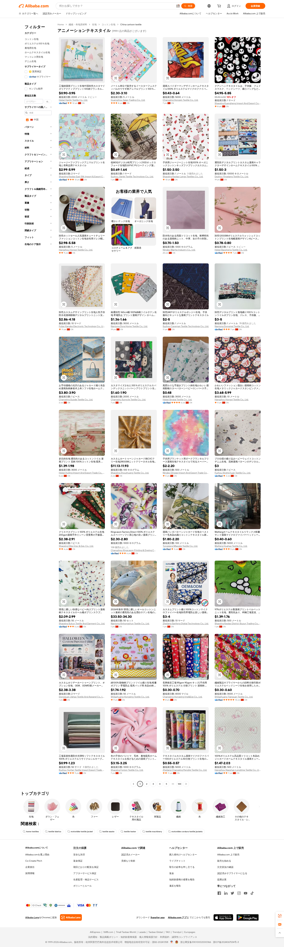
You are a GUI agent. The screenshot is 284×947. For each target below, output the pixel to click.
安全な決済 (79, 854)
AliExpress (95, 932)
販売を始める (224, 860)
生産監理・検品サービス (86, 879)
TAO (168, 932)
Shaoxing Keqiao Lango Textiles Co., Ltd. (183, 176)
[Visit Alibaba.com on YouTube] (246, 893)
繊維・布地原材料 (78, 24)
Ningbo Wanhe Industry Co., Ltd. (179, 249)
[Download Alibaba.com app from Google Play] (248, 917)
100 (179, 784)
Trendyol (177, 932)
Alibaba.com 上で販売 (228, 854)
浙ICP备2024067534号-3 (226, 942)
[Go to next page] (186, 784)
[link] (279, 916)
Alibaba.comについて (36, 847)
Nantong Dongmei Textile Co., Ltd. (232, 326)
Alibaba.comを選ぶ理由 (37, 854)
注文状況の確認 (225, 867)
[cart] (219, 6)
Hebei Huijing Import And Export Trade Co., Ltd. (82, 472)
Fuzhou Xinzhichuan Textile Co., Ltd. (233, 472)
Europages (189, 932)
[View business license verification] (171, 942)
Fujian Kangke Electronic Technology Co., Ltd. (82, 326)
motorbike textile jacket (82, 831)
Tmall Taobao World (126, 932)
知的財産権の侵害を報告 (182, 879)
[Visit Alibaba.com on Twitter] (232, 893)
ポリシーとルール (82, 885)
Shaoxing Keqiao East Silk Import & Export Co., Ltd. (82, 176)
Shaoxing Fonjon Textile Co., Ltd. (127, 770)
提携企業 (221, 879)
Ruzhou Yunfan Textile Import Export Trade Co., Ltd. (82, 770)
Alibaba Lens (32, 917)
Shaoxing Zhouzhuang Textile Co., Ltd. (130, 472)
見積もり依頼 (128, 860)
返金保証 (78, 860)
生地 (94, 24)
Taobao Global (155, 932)
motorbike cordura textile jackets (186, 831)
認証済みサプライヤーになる (232, 873)
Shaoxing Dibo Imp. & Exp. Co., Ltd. (76, 546)
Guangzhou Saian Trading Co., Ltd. (128, 100)
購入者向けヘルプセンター (183, 854)
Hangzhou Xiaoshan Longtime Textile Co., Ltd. (238, 770)
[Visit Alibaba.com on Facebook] (219, 893)
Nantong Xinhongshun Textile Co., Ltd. (130, 623)
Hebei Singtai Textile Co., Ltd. (177, 399)
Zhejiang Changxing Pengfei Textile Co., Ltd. (185, 770)
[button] (178, 6)
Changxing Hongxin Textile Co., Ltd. (180, 100)
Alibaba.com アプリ (178, 917)
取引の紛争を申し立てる (182, 867)
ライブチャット (177, 860)
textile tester (130, 831)
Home (61, 24)
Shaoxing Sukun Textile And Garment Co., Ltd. (82, 623)
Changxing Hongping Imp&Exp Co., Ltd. (182, 696)
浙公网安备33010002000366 (195, 942)
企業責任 (30, 867)
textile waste (108, 831)
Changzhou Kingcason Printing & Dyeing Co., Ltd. (134, 550)
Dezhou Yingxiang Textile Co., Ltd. (231, 176)
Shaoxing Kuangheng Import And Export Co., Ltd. (238, 103)
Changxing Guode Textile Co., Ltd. (76, 399)
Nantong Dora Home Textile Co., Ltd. (129, 326)
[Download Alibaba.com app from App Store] (223, 917)
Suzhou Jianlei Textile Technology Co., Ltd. (132, 176)
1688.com (108, 932)
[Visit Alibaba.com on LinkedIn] (226, 893)
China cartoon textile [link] (131, 24)
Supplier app (158, 917)
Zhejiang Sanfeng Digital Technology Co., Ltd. (186, 623)
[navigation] (37, 404)
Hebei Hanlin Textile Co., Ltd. (73, 100)
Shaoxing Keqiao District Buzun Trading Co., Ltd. (238, 623)
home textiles (32, 831)
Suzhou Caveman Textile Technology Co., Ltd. (186, 326)
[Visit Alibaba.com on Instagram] (239, 893)
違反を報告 (175, 885)
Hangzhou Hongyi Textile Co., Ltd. (76, 249)
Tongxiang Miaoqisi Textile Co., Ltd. (180, 546)
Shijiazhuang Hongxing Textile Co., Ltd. (130, 696)
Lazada (142, 932)
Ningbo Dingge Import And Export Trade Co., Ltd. (186, 472)
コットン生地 (108, 24)
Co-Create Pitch (33, 860)
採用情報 (30, 873)
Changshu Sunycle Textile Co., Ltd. (128, 399)
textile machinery (154, 831)
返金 (171, 873)
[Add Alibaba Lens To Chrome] (71, 917)
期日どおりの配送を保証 (86, 867)
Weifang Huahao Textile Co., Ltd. (231, 546)
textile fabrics (54, 831)
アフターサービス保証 (84, 873)
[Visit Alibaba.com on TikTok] (252, 893)
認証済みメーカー (130, 854)
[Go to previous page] (133, 784)
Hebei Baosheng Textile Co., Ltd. (231, 249)
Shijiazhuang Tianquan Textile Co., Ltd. (234, 696)
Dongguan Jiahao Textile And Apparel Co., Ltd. (82, 696)
